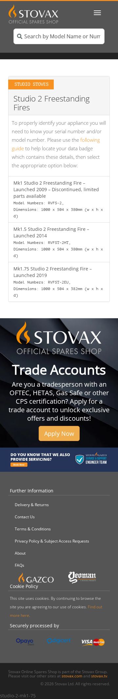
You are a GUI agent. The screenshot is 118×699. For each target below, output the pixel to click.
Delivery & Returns (32, 504)
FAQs (19, 565)
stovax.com (72, 676)
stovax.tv (99, 676)
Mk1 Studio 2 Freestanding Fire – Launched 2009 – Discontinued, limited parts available (58, 199)
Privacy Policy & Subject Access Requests (52, 541)
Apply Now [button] (59, 433)
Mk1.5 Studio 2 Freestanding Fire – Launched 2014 (58, 242)
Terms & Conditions (33, 529)
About (20, 553)
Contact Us (25, 517)
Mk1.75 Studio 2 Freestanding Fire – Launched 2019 (58, 282)
